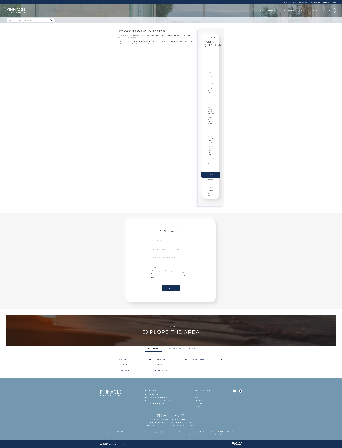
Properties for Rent (124, 370)
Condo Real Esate (124, 365)
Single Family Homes (197, 359)
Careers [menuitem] (198, 403)
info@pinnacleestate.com (310, 2)
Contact (328, 10)
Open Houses (123, 359)
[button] (51, 20)
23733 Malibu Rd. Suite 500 (160, 401)
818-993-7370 (291, 2)
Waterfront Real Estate (162, 370)
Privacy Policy (177, 293)
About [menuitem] (300, 10)
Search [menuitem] (270, 10)
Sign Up (333, 2)
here (150, 41)
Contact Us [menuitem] (200, 406)
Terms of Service (186, 293)
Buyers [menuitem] (281, 10)
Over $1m (193, 365)
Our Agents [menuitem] (312, 10)
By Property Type (175, 348)
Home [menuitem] (262, 10)
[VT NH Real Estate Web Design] (237, 444)
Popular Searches (153, 348)
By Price (192, 348)
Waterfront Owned (160, 359)
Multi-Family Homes (161, 365)
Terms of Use (161, 420)
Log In (327, 2)
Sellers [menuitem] (290, 10)
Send (211, 174)
